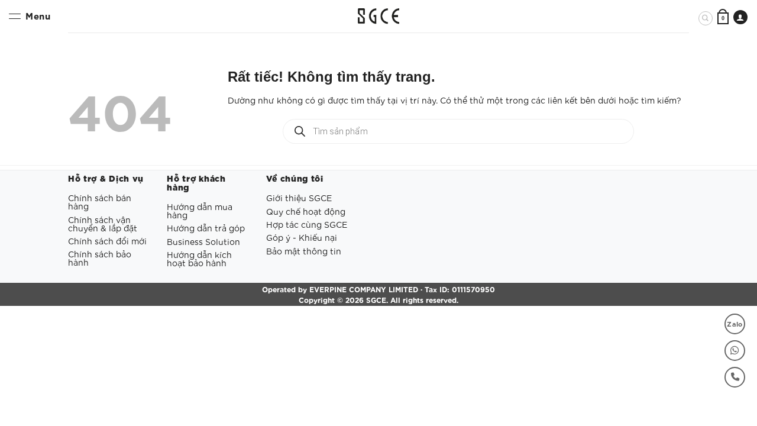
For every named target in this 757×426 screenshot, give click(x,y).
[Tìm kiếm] (705, 18)
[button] (723, 17)
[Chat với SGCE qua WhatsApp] (734, 350)
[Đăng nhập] (740, 17)
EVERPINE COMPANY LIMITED (363, 288)
